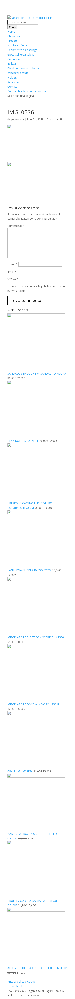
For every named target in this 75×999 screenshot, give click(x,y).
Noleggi (12, 77)
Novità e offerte (17, 45)
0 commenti (54, 119)
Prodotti (13, 40)
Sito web (13, 279)
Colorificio (14, 59)
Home (11, 31)
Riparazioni (14, 82)
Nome (13, 264)
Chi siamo (14, 36)
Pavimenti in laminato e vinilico (27, 91)
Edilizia (12, 63)
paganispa (17, 119)
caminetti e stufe (18, 73)
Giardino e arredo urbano (23, 68)
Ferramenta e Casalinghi (23, 50)
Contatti (13, 86)
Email (12, 271)
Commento (16, 226)
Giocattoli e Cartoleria (21, 54)
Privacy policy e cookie (22, 981)
